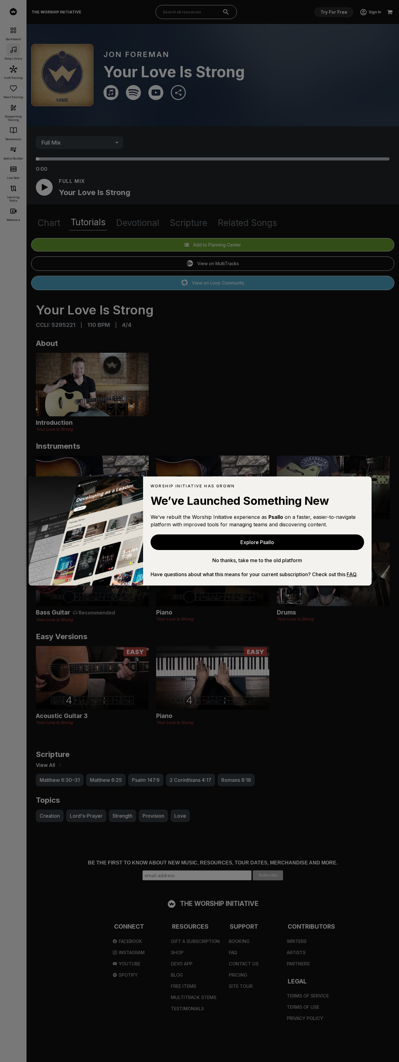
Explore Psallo (257, 542)
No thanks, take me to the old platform (257, 560)
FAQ (351, 574)
